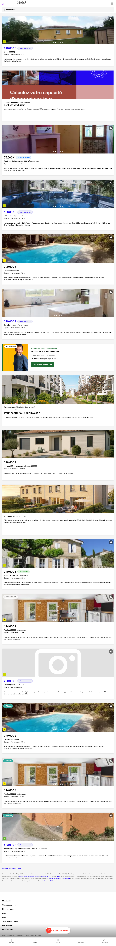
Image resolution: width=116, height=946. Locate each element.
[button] (53, 41)
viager (58, 876)
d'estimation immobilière (46, 881)
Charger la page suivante (11, 868)
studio (64, 878)
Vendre (35, 943)
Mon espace (104, 943)
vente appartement (33, 876)
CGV (4, 917)
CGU (4, 913)
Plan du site (6, 901)
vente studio (44, 876)
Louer (58, 943)
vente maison (23, 876)
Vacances (81, 943)
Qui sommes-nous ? (9, 905)
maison (51, 878)
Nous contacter (8, 909)
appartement (57, 878)
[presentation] (4, 30)
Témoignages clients (10, 921)
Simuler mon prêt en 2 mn (42, 365)
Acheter (11, 943)
